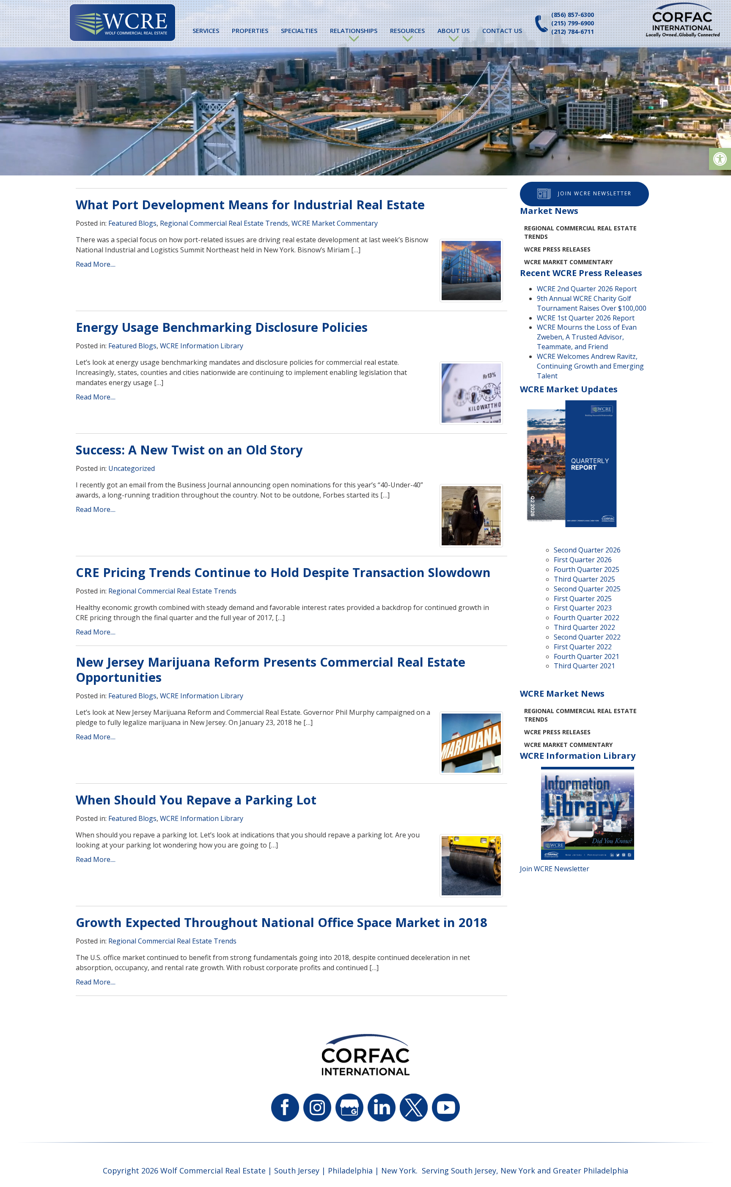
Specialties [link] (299, 30)
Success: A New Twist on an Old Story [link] (189, 449)
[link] (720, 159)
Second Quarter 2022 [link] (587, 637)
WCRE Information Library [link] (201, 345)
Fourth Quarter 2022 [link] (586, 617)
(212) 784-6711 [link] (572, 31)
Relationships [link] (353, 30)
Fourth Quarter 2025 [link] (586, 569)
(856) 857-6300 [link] (572, 15)
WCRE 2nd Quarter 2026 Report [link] (587, 288)
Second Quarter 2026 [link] (587, 550)
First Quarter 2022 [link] (583, 646)
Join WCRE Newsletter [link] (595, 193)
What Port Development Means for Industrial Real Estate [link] (250, 204)
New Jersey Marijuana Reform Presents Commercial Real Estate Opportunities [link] (270, 669)
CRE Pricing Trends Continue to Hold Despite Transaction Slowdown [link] (283, 572)
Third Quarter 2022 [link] (584, 627)
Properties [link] (250, 30)
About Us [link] (453, 30)
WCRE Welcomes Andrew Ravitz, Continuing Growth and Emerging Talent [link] (590, 366)
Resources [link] (407, 30)
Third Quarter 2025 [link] (584, 579)
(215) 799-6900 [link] (572, 23)
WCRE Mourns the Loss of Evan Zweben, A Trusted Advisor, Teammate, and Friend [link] (587, 337)
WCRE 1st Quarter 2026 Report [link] (586, 318)
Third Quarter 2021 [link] (584, 665)
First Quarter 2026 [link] (583, 559)
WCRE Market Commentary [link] (334, 223)
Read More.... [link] (95, 264)
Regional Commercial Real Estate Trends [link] (224, 223)
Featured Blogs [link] (132, 223)
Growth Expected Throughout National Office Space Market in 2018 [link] (281, 922)
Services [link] (205, 30)
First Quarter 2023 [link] (583, 608)
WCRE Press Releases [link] (557, 249)
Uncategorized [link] (131, 468)
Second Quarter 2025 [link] (587, 589)
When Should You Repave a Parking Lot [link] (196, 799)
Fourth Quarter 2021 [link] (586, 656)
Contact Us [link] (502, 30)
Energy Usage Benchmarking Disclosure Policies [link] (222, 327)
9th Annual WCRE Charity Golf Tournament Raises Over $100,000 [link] (591, 303)
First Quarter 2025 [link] (583, 598)
